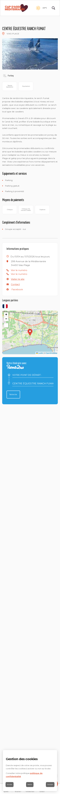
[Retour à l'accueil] (16, 8)
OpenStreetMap (51, 353)
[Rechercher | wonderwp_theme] (53, 8)
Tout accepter (50, 784)
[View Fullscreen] (6, 325)
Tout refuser (9, 784)
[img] (3, 33)
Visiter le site (17, 279)
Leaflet (40, 353)
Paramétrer (30, 784)
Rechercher (13, 394)
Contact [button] (15, 284)
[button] (19, 270)
